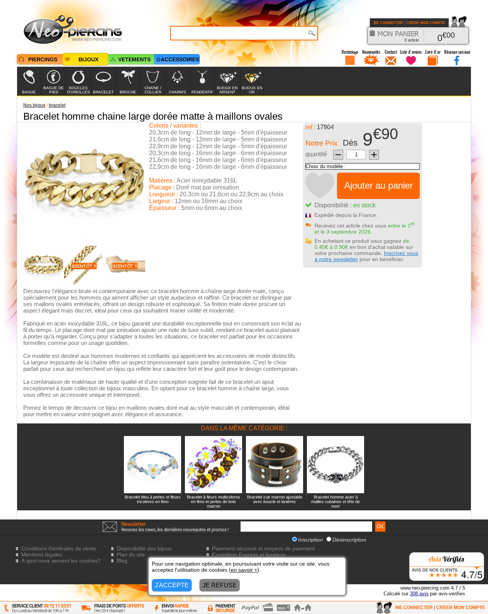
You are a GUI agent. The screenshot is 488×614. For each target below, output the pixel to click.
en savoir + (244, 570)
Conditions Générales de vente (58, 548)
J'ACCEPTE (172, 585)
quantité (316, 154)
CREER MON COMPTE (425, 23)
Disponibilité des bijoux (144, 548)
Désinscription (349, 540)
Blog (122, 561)
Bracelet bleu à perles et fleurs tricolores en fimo (153, 499)
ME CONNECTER (388, 23)
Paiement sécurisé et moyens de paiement (263, 548)
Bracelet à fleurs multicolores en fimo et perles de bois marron (213, 501)
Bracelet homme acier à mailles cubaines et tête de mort (335, 501)
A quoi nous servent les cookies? (61, 561)
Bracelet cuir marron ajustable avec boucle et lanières (274, 499)
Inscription (310, 540)
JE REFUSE (219, 585)
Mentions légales (41, 554)
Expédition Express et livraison (249, 554)
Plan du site (131, 554)
